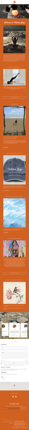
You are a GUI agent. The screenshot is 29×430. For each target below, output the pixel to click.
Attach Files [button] (3, 360)
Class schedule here (14, 97)
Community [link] (11, 423)
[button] (1, 2)
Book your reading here (14, 273)
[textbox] (14, 347)
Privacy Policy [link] (17, 365)
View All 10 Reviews (14, 321)
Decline (17, 427)
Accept (24, 427)
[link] (14, 2)
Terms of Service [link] (21, 365)
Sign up (23, 408)
